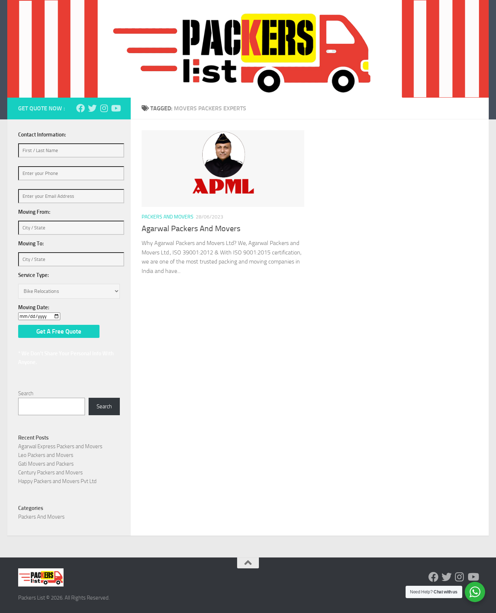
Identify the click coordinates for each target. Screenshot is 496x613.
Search (25, 393)
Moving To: (31, 243)
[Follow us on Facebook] (80, 108)
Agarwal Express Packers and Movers (60, 446)
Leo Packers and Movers (45, 455)
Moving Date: (33, 307)
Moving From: (34, 212)
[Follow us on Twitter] (92, 108)
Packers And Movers (168, 217)
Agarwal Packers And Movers (191, 228)
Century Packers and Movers (50, 472)
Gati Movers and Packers (46, 464)
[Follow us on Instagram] (103, 108)
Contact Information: (42, 134)
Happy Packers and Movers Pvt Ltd (57, 481)
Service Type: (33, 275)
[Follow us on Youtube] (115, 108)
